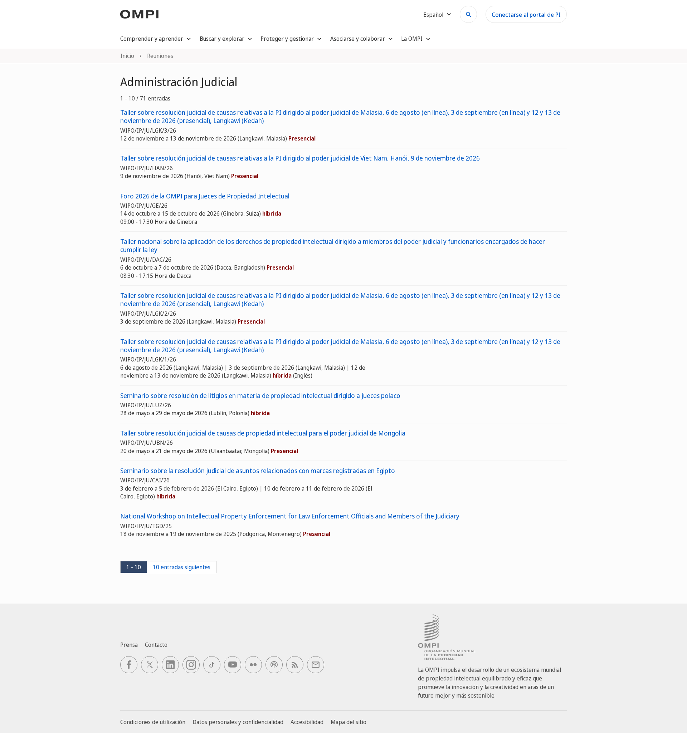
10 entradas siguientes (181, 567)
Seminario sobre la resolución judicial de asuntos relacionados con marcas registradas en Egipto (257, 471)
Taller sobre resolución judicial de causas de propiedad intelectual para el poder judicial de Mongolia (262, 433)
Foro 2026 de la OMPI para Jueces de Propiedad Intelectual (204, 196)
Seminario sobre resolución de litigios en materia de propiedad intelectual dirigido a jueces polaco (260, 396)
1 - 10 (133, 567)
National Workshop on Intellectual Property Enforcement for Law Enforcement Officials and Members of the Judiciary (289, 516)
